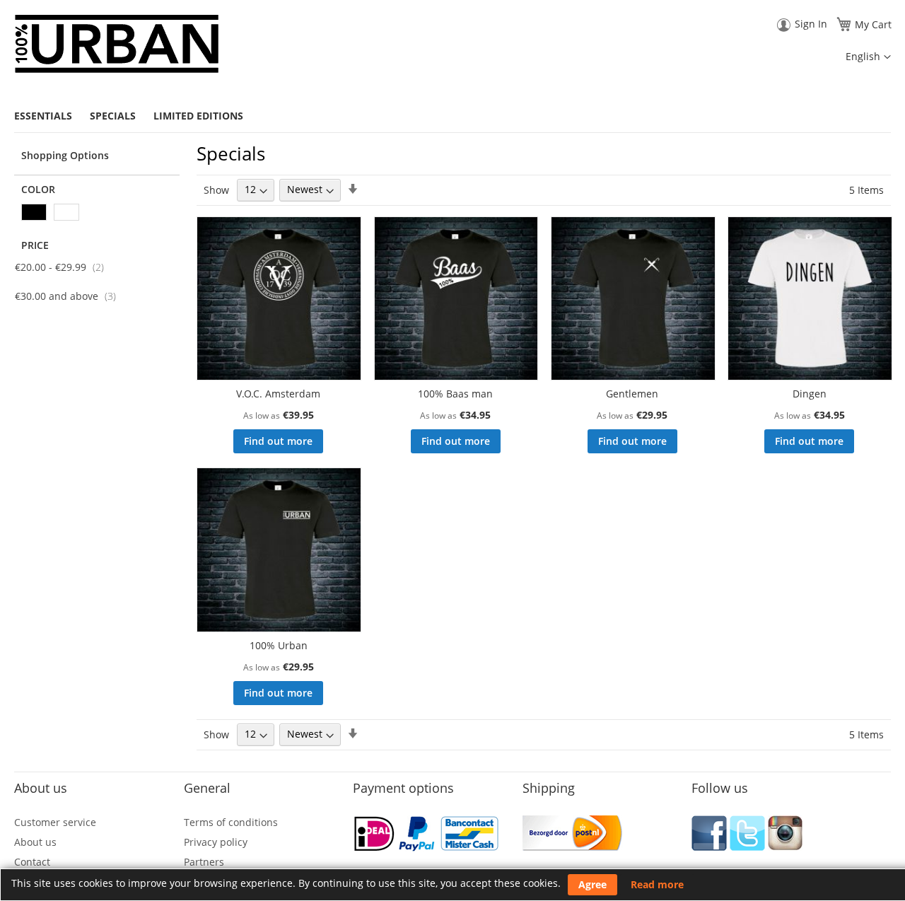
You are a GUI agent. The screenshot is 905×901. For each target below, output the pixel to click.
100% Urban (279, 645)
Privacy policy (215, 842)
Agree (592, 884)
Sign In (811, 23)
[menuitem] (48, 115)
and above (73, 296)
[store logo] (116, 44)
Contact (32, 861)
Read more (657, 884)
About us (35, 842)
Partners (204, 861)
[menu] (452, 116)
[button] (868, 57)
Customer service (55, 822)
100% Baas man (455, 393)
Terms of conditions (231, 822)
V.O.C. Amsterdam (278, 393)
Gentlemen (632, 393)
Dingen (810, 393)
